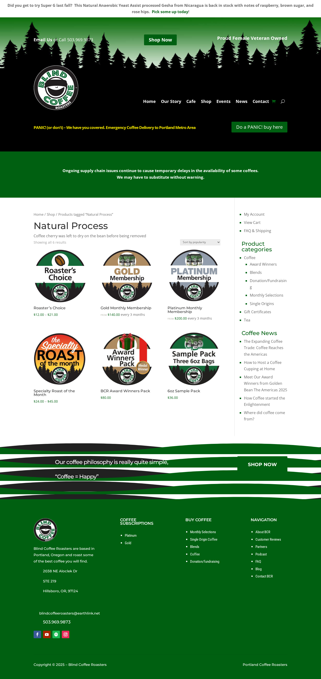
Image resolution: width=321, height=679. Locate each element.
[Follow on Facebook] (37, 634)
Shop (206, 102)
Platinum (131, 535)
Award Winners (263, 264)
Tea (247, 320)
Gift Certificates (257, 311)
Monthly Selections (266, 295)
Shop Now (160, 40)
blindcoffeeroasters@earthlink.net (69, 613)
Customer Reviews (268, 539)
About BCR (262, 532)
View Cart (252, 222)
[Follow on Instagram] (65, 634)
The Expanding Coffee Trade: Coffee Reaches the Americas (263, 348)
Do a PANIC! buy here (259, 127)
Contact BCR (264, 576)
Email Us (43, 39)
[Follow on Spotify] (56, 634)
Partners (261, 547)
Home (149, 102)
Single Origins (262, 303)
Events (223, 102)
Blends (256, 272)
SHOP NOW (262, 464)
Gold (128, 543)
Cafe (191, 102)
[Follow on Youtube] (47, 634)
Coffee (249, 257)
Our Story (171, 102)
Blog (258, 569)
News (241, 102)
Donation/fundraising (204, 561)
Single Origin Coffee (203, 539)
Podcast (261, 554)
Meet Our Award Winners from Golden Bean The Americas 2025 (265, 383)
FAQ (258, 561)
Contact (261, 102)
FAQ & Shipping (257, 230)
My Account (254, 214)
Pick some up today (170, 11)
